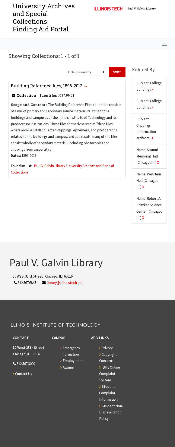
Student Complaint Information (108, 393)
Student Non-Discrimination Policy (111, 412)
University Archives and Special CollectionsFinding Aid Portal (44, 17)
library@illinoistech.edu (65, 282)
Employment (73, 360)
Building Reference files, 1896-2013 (47, 85)
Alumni (68, 367)
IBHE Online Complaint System (109, 373)
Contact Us (23, 373)
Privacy (107, 348)
